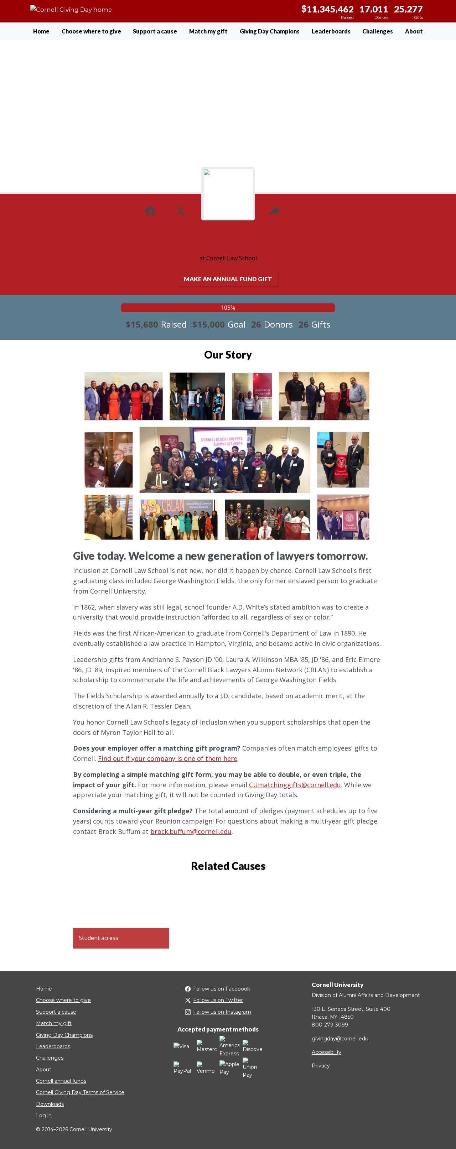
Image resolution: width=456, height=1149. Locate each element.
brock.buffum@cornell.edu (191, 831)
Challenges (377, 31)
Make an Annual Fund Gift (228, 279)
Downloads (50, 1104)
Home (41, 31)
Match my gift (208, 31)
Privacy (321, 1065)
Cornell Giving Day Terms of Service (80, 1092)
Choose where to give (91, 31)
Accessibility (326, 1052)
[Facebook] (150, 210)
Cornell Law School (231, 258)
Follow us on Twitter (218, 1000)
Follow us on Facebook (221, 989)
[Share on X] (181, 210)
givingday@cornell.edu (340, 1038)
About (414, 31)
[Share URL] (275, 210)
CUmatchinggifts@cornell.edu (295, 784)
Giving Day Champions (270, 31)
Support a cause (155, 31)
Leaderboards (331, 31)
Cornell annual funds (61, 1081)
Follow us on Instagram (222, 1012)
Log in (44, 1115)
